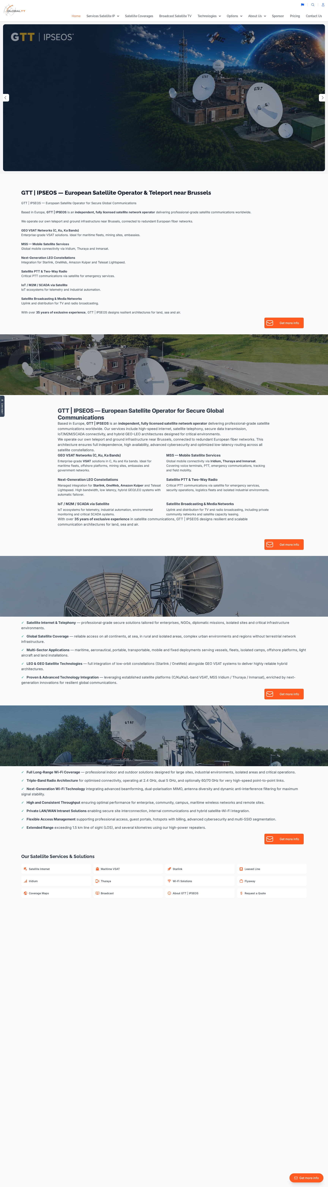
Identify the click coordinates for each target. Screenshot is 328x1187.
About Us (255, 16)
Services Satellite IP (101, 16)
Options (232, 16)
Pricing (295, 16)
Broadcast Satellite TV (175, 16)
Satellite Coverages (139, 16)
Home (76, 16)
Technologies (207, 16)
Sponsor (278, 16)
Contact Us (314, 16)
